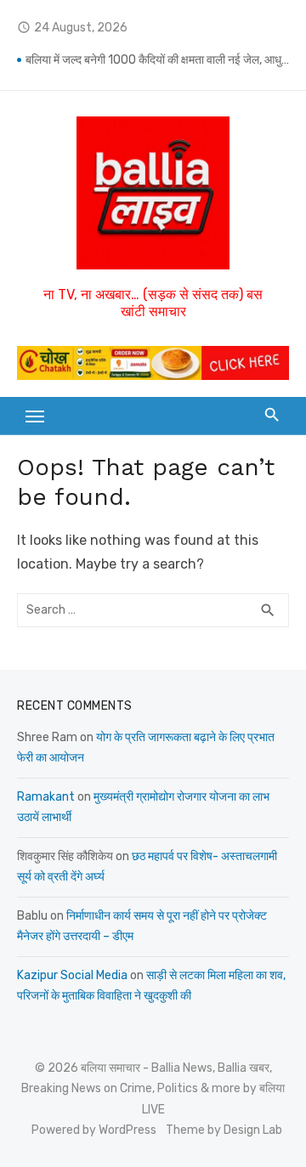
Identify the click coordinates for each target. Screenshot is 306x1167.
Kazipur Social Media (72, 975)
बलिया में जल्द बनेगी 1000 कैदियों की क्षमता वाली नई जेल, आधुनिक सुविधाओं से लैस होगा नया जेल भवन (157, 60)
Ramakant (46, 797)
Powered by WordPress (93, 1130)
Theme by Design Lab (224, 1130)
